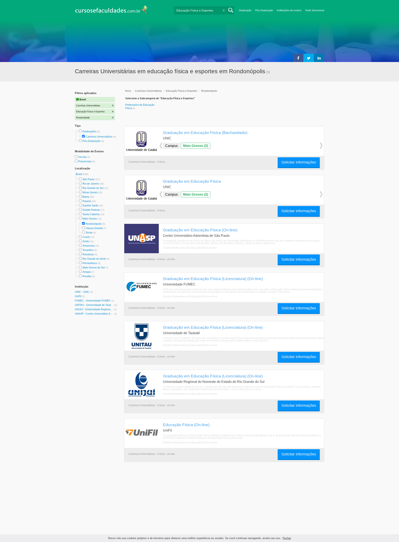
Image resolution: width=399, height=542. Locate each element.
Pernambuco (90, 263)
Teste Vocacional (314, 10)
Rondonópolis (94, 223)
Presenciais (85, 161)
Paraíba (87, 276)
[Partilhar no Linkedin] (319, 58)
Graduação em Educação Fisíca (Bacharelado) (205, 132)
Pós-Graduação (264, 10)
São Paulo (88, 179)
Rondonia (88, 254)
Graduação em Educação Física (192, 181)
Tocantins (88, 250)
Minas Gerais (90, 192)
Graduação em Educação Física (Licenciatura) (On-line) (213, 278)
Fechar (287, 538)
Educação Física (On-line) (186, 424)
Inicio (128, 90)
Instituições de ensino (289, 10)
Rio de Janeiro (91, 183)
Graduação (245, 10)
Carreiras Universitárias (99, 136)
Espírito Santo (90, 205)
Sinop (89, 232)
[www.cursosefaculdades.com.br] (111, 10)
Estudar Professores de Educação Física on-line (190, 247)
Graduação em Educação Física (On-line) (200, 230)
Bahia (86, 196)
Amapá (87, 271)
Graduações (89, 131)
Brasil (79, 174)
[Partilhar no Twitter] (308, 58)
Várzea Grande (94, 228)
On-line (82, 157)
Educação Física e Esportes (181, 90)
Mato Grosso (90, 218)
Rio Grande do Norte (94, 258)
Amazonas (89, 245)
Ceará (86, 237)
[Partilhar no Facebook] (298, 58)
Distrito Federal (91, 209)
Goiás (86, 241)
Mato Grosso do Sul (94, 267)
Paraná (87, 201)
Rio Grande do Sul (93, 188)
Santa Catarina (91, 214)
